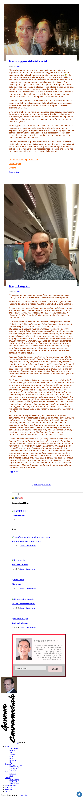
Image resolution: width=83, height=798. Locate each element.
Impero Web (24, 795)
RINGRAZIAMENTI (18, 515)
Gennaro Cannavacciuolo (28, 546)
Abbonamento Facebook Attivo (23, 604)
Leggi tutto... (14, 172)
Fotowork (13, 774)
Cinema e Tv (9, 764)
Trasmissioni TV (14, 768)
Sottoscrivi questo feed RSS (42, 485)
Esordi (11, 756)
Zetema (12, 168)
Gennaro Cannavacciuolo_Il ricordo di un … (27, 541)
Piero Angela (38, 77)
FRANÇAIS (8, 789)
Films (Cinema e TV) (16, 766)
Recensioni (13, 760)
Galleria (7, 772)
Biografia (12, 750)
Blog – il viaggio (19, 286)
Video (11, 776)
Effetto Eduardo (17, 584)
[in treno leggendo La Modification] (41, 235)
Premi (11, 758)
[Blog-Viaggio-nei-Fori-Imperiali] (41, 32)
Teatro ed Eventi (14, 784)
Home (7, 746)
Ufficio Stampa (14, 780)
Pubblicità (13, 770)
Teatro (12, 752)
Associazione (14, 748)
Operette (12, 754)
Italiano (7, 791)
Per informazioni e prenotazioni (23, 159)
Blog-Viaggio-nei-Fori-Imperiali (28, 61)
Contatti (7, 778)
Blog (18, 66)
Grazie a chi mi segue (20, 623)
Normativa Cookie (11, 786)
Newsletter (8, 788)
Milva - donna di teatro (20, 565)
